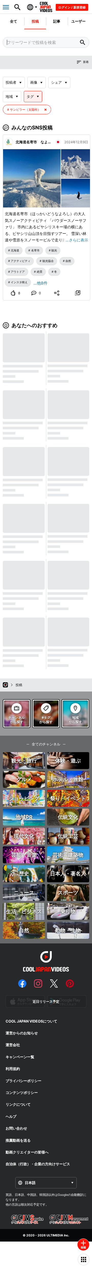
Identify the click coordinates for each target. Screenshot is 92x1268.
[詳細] (77, 293)
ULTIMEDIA (55, 1235)
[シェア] (57, 293)
